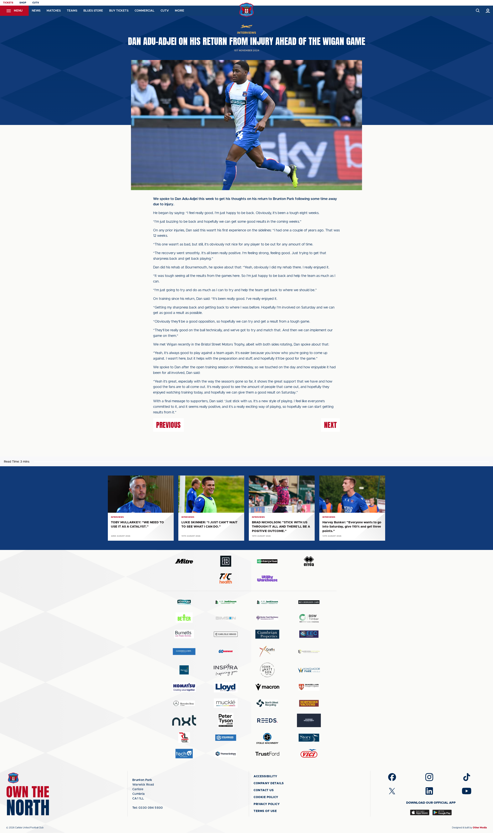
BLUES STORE (93, 10)
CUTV (35, 3)
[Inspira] (226, 670)
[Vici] (309, 753)
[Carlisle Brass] (226, 634)
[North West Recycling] (267, 703)
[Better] (184, 618)
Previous (168, 425)
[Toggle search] (477, 11)
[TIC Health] (226, 578)
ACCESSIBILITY (265, 776)
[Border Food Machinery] (267, 618)
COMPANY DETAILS (269, 783)
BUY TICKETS (118, 10)
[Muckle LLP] (226, 703)
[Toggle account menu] (488, 11)
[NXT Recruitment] (184, 720)
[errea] (309, 561)
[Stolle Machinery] (267, 737)
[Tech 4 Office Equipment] (184, 753)
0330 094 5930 (147, 807)
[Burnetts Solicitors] (184, 634)
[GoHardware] (226, 651)
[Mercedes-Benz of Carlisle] (184, 703)
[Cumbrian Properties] (267, 634)
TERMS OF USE (265, 811)
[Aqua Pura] (184, 602)
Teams (72, 10)
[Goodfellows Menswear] (184, 651)
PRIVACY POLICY (267, 804)
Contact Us (264, 790)
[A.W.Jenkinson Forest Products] (267, 602)
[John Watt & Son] (267, 670)
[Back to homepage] (246, 9)
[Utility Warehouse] (267, 578)
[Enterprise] (267, 561)
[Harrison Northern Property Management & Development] (309, 651)
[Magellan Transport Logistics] (309, 687)
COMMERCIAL (144, 10)
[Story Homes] (309, 737)
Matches (54, 10)
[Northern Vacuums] (309, 703)
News (36, 10)
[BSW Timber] (309, 618)
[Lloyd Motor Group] (226, 687)
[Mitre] (184, 561)
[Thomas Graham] (226, 753)
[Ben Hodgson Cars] (309, 602)
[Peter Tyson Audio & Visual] (226, 720)
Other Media (480, 827)
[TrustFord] (267, 754)
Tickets (8, 3)
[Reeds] (267, 720)
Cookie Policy (266, 797)
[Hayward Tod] (184, 670)
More (179, 10)
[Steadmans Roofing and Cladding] (226, 737)
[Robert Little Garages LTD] (184, 737)
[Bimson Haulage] (226, 618)
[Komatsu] (184, 687)
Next (330, 425)
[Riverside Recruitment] (309, 720)
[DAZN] (226, 561)
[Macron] (267, 687)
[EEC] (309, 634)
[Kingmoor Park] (309, 670)
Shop (22, 3)
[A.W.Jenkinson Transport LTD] (226, 602)
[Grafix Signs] (267, 651)
